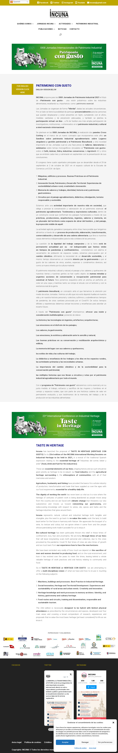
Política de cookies (80, 748)
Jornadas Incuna (45, 24)
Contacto (75, 29)
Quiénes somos (24, 24)
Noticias (62, 29)
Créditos (48, 742)
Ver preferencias (105, 742)
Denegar (85, 742)
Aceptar (65, 742)
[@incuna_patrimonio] (84, 675)
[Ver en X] (71, 675)
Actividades (65, 24)
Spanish (16, 2)
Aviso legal (92, 748)
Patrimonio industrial (87, 24)
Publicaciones (45, 29)
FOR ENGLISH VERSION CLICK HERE (22, 89)
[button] (113, 722)
